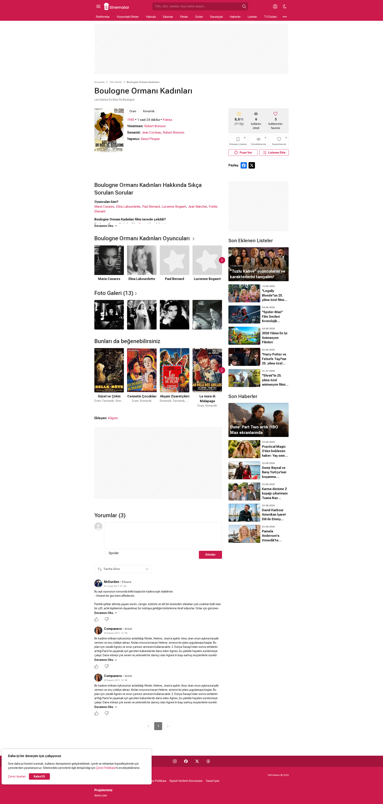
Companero (113, 629)
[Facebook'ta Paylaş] (244, 165)
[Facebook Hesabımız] (186, 761)
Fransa (167, 120)
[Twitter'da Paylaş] (252, 165)
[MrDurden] (98, 584)
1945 (130, 120)
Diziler (199, 16)
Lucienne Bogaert (174, 206)
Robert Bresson (155, 126)
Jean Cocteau (151, 132)
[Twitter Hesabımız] (197, 761)
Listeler (252, 16)
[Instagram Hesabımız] (175, 761)
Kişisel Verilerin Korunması (186, 780)
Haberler (235, 16)
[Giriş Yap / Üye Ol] (275, 6)
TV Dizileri (270, 16)
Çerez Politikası (105, 767)
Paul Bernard (151, 206)
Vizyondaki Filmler (128, 16)
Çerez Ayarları (17, 776)
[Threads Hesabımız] (208, 761)
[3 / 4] (174, 315)
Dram (133, 111)
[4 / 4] (207, 315)
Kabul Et (39, 776)
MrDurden (111, 582)
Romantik (149, 111)
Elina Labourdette (128, 206)
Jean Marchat (197, 206)
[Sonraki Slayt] (222, 260)
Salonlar (168, 16)
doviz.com (100, 795)
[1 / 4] (109, 315)
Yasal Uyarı (212, 780)
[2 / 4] (142, 315)
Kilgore (113, 418)
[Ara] (244, 6)
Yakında (151, 16)
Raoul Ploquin (150, 139)
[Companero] (98, 630)
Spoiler (114, 553)
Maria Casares (104, 206)
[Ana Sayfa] (116, 6)
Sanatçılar (216, 16)
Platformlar (103, 16)
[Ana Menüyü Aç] (98, 6)
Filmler (184, 16)
